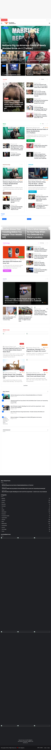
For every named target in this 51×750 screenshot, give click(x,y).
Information (4, 511)
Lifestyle (3, 519)
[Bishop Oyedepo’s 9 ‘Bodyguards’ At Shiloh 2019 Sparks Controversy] (6, 420)
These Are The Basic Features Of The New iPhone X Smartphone (39, 264)
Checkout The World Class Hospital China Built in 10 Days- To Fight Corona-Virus (25, 319)
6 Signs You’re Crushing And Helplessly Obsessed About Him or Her (40, 116)
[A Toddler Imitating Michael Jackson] (13, 70)
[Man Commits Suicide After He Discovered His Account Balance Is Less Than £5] (29, 92)
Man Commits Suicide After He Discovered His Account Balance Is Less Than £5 (40, 94)
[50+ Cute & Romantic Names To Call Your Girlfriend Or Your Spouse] (6, 198)
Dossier (28, 65)
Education (4, 504)
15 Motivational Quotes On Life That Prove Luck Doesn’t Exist (36, 375)
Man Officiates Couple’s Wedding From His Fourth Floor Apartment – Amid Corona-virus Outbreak (13, 60)
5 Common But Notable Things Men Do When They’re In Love (17, 208)
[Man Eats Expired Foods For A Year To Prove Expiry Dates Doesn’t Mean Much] (29, 84)
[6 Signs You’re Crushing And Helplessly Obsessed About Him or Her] (29, 115)
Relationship (5, 27)
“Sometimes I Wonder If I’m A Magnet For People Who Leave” (42, 207)
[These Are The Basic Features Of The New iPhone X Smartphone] (29, 263)
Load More (25, 385)
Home (45, 747)
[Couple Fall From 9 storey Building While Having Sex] (9, 678)
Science (3, 527)
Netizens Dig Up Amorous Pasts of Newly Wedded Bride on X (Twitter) (24, 47)
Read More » (30, 140)
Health (3, 509)
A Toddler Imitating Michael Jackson (11, 74)
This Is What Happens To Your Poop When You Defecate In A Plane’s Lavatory (37, 233)
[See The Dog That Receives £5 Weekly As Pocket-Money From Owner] (29, 100)
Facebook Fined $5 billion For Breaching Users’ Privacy (40, 271)
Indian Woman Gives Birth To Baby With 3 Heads (17, 19)
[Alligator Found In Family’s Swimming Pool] (25, 730)
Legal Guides (4, 517)
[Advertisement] (25, 8)
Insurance (4, 513)
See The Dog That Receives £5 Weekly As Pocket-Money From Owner (41, 102)
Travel (3, 214)
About (48, 747)
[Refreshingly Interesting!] (10, 23)
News (4, 53)
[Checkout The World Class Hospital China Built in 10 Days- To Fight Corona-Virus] (25, 310)
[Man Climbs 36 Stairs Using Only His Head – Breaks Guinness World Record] (6, 413)
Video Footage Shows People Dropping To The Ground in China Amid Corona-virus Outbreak (40, 156)
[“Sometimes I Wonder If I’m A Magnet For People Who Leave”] (31, 205)
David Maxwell (7, 110)
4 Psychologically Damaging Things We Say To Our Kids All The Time (40, 109)
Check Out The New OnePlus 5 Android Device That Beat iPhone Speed (40, 250)
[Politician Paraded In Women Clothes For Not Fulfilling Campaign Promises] (42, 635)
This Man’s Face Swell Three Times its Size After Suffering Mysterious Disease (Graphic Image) (40, 312)
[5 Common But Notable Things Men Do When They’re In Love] (6, 207)
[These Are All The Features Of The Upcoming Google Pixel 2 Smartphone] (29, 255)
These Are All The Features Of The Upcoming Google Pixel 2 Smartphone (41, 257)
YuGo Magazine (21, 747)
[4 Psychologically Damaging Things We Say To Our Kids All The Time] (29, 107)
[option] (25, 51)
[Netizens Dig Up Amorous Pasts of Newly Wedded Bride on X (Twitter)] (25, 38)
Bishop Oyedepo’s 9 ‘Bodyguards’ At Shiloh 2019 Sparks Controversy (26, 417)
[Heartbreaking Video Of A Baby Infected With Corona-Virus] (10, 310)
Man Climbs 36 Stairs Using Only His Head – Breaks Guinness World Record (36, 183)
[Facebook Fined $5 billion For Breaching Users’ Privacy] (29, 270)
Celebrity (3, 500)
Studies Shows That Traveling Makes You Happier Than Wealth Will (12, 233)
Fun (2, 508)
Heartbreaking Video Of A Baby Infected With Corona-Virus (9, 318)
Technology (42, 242)
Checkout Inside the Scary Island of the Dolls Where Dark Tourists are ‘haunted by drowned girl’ (37, 73)
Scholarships (4, 525)
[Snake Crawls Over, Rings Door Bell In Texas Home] (42, 730)
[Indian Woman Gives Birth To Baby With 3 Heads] (38, 57)
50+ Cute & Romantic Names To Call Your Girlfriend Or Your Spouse (16, 200)
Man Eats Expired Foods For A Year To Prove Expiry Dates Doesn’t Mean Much (41, 86)
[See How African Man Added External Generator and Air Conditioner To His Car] (9, 729)
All (39, 79)
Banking (3, 498)
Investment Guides (5, 515)
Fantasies (4, 506)
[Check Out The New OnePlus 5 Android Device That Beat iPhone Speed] (29, 248)
